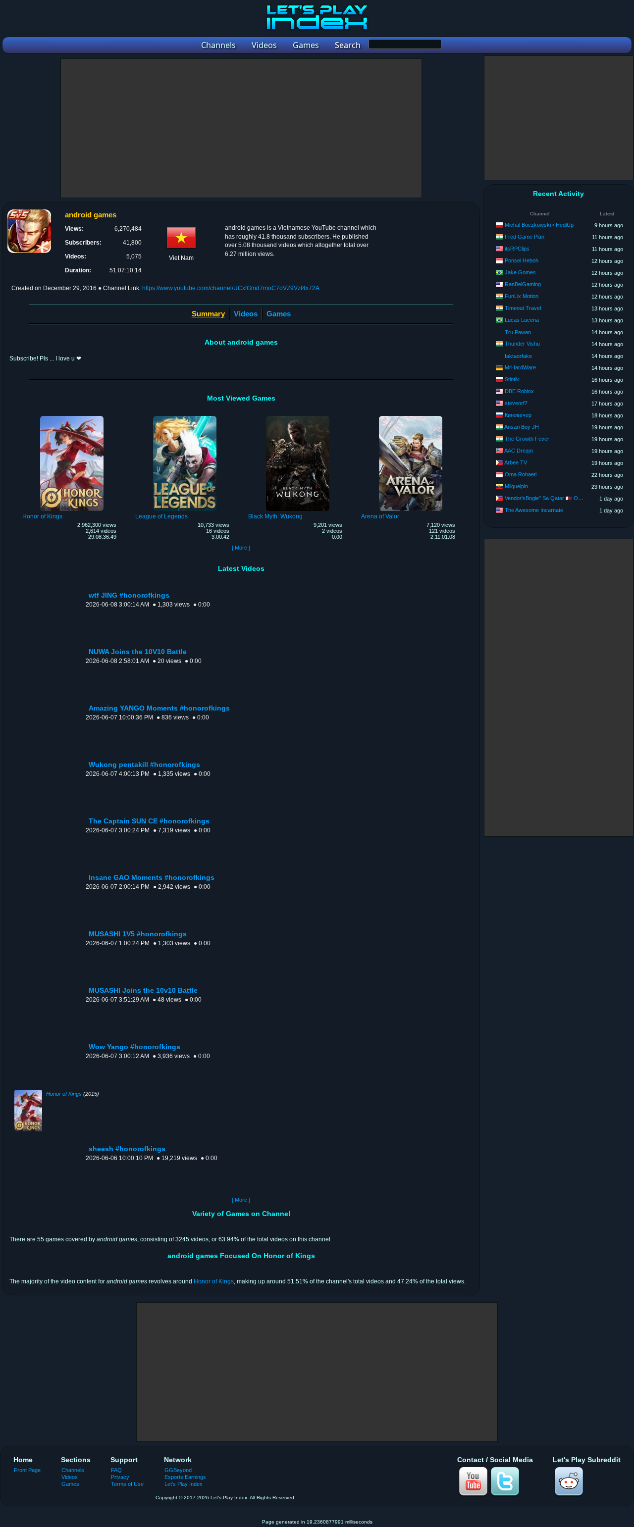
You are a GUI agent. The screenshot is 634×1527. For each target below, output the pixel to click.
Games (278, 313)
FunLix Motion (521, 296)
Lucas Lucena (522, 320)
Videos (246, 313)
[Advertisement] (241, 128)
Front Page (27, 1470)
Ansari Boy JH (521, 427)
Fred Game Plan (524, 237)
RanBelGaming (523, 284)
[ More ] (241, 548)
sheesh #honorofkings (127, 1149)
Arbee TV (515, 462)
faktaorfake (518, 356)
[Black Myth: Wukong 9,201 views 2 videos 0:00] (297, 417)
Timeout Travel (523, 308)
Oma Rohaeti (520, 474)
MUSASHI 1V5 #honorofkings (138, 934)
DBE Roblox (519, 391)
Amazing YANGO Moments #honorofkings (159, 708)
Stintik (512, 379)
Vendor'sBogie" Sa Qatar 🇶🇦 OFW (545, 498)
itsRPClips (517, 249)
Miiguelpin (516, 486)
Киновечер (518, 415)
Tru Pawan (518, 332)
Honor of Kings (64, 1094)
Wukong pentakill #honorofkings (144, 764)
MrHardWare (520, 367)
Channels (72, 1470)
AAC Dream (518, 451)
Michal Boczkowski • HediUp (539, 225)
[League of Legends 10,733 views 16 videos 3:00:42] (184, 417)
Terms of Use (127, 1484)
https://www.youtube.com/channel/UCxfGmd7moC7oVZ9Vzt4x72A (230, 288)
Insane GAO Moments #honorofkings (151, 877)
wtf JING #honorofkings (129, 595)
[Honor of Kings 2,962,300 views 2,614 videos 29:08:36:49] (71, 417)
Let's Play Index (183, 1484)
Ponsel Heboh (521, 260)
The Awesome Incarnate (534, 510)
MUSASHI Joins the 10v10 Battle (143, 990)
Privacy (120, 1477)
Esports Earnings (185, 1477)
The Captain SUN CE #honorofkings (149, 821)
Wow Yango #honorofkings (134, 1047)
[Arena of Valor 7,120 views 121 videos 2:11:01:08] (410, 417)
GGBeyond (178, 1470)
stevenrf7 (516, 403)
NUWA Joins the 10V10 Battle (138, 652)
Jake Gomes (520, 272)
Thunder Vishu (522, 344)
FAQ (116, 1470)
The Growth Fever (527, 439)
